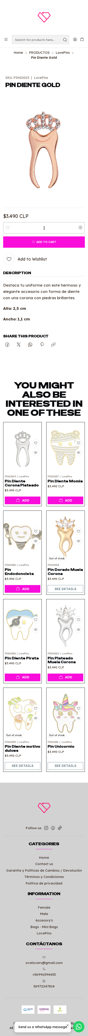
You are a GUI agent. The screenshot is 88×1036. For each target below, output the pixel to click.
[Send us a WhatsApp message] (78, 1026)
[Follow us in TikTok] (60, 828)
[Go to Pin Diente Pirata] (22, 624)
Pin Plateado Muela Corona (62, 660)
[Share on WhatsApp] (30, 345)
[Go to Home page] (44, 17)
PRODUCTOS (39, 52)
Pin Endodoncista (19, 572)
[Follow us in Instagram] (46, 828)
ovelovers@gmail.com (44, 963)
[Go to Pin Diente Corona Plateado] (22, 447)
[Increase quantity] (80, 227)
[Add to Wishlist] (35, 443)
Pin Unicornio (61, 746)
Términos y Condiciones (44, 877)
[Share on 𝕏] (19, 345)
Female (44, 907)
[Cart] (82, 39)
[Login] (75, 39)
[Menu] (6, 39)
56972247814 (44, 986)
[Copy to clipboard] (53, 345)
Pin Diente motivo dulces (22, 748)
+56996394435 (44, 974)
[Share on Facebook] (7, 345)
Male (44, 914)
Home (18, 52)
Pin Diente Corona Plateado (22, 483)
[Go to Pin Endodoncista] (22, 536)
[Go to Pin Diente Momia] (65, 447)
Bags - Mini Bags (44, 927)
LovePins (63, 52)
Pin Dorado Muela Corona (65, 572)
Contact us (44, 864)
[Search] (65, 39)
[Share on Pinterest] (42, 345)
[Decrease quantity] (7, 227)
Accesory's (44, 920)
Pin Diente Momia (65, 481)
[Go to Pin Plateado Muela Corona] (65, 624)
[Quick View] (35, 452)
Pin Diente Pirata (22, 658)
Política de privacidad (44, 883)
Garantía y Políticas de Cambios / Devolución (44, 870)
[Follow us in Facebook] (53, 828)
